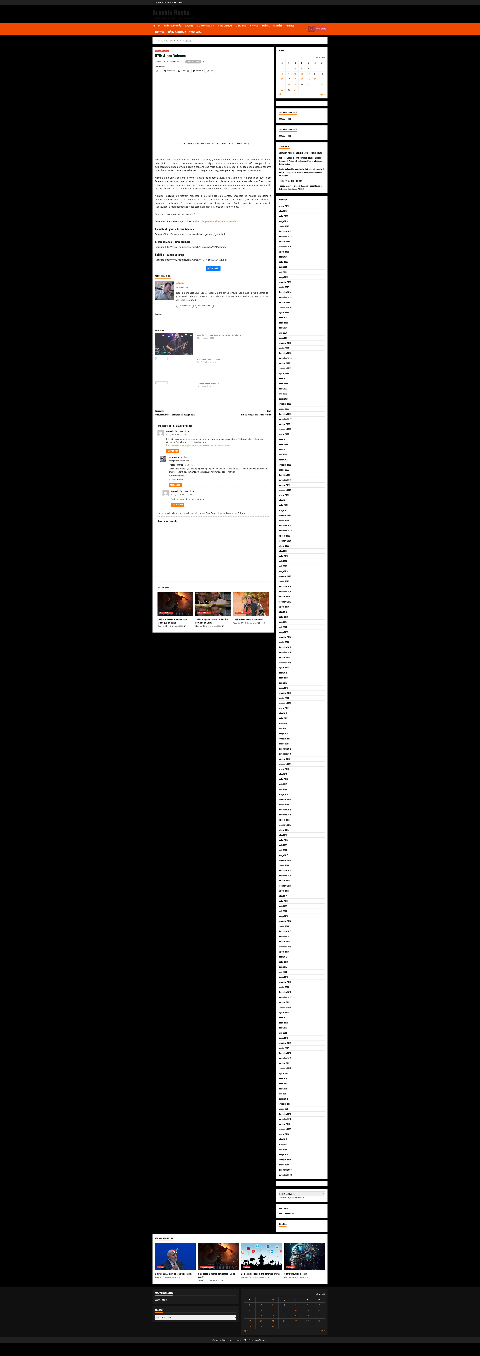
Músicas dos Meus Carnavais (209, 359)
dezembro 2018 (285, 647)
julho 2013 (283, 956)
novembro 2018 (285, 652)
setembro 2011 (285, 1068)
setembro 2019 (285, 601)
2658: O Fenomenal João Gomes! (248, 619)
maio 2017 (283, 723)
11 (302, 74)
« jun (281, 94)
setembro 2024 (285, 307)
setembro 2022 (285, 429)
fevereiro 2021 (285, 515)
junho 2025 (283, 261)
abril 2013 (283, 971)
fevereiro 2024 (285, 342)
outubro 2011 (284, 1063)
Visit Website (185, 305)
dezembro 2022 (285, 413)
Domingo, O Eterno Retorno (208, 383)
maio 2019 (283, 621)
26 (308, 84)
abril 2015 (283, 850)
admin (160, 61)
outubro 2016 (284, 758)
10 (295, 74)
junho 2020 (283, 555)
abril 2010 (283, 1149)
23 (289, 84)
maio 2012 (283, 1027)
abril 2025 (283, 271)
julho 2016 (283, 774)
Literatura (241, 25)
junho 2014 (283, 900)
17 (295, 79)
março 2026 (283, 221)
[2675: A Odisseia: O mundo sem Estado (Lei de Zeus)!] (175, 604)
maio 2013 (283, 966)
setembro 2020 (285, 540)
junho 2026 (283, 216)
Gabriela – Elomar (295, 180)
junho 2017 (283, 718)
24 (295, 84)
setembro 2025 (285, 246)
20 (315, 79)
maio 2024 (283, 327)
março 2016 (283, 794)
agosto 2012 (284, 1012)
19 (308, 79)
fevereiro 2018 (285, 692)
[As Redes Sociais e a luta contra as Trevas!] (261, 1256)
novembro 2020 (285, 530)
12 (308, 74)
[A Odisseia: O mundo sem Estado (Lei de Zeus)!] (218, 1256)
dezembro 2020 (285, 525)
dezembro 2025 (285, 231)
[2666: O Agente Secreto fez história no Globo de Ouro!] (213, 604)
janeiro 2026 (284, 226)
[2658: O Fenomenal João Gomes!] (251, 604)
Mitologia (254, 25)
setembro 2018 (285, 662)
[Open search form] (305, 28)
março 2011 (283, 1098)
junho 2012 (283, 1022)
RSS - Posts (283, 1208)
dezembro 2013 (285, 931)
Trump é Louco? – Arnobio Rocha (292, 185)
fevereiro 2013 (285, 982)
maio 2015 (283, 845)
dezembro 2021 (285, 474)
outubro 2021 (284, 484)
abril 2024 (283, 332)
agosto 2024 (284, 312)
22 (282, 84)
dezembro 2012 (285, 992)
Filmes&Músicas (225, 25)
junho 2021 (283, 505)
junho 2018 (283, 677)
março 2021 (283, 510)
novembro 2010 (285, 1118)
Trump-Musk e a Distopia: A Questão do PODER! (300, 187)
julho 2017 (283, 713)
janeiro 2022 (284, 469)
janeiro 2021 (284, 520)
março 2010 (283, 1154)
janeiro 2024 (284, 347)
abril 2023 (283, 393)
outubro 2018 (284, 657)
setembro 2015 (285, 824)
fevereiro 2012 (285, 1042)
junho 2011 (283, 1083)
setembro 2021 (285, 489)
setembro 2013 (285, 946)
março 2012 (283, 1037)
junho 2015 (283, 839)
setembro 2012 (285, 1007)
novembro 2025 (285, 236)
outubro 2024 (284, 302)
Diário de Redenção (177, 31)
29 (282, 89)
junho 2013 (283, 961)
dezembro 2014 (285, 870)
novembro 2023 (285, 358)
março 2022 (283, 459)
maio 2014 (283, 905)
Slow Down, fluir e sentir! (296, 1273)
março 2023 (283, 398)
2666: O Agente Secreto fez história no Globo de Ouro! (211, 621)
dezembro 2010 (285, 1113)
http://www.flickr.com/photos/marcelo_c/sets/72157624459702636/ (198, 445)
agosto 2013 (284, 951)
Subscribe (321, 28)
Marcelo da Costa (174, 431)
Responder (173, 451)
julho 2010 (283, 1139)
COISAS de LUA (195, 31)
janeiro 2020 (284, 581)
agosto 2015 (284, 829)
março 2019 (283, 632)
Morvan (282, 152)
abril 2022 (283, 454)
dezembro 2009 (285, 1169)
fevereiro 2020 (285, 576)
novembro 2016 (285, 753)
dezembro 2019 (285, 586)
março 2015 (283, 855)
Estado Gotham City (205, 25)
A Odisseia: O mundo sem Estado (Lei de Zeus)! (216, 1275)
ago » (322, 94)
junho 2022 (283, 444)
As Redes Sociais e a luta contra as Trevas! (305, 152)
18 (302, 79)
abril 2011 (282, 1093)
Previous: (175, 412)
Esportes (189, 25)
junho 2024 (283, 322)
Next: (256, 412)
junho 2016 (283, 779)
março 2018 (283, 687)
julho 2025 (283, 256)
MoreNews (249, 1340)
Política (266, 25)
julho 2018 (283, 672)
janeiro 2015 (284, 865)
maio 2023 (283, 388)
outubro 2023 (284, 363)
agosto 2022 (284, 434)
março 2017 (283, 733)
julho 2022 (283, 439)
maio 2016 (283, 784)
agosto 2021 (284, 495)
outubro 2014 (284, 880)
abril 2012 (283, 1032)
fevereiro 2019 (285, 637)
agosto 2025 (284, 251)
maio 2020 (283, 561)
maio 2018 (283, 682)
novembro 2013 (285, 936)
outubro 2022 (284, 424)
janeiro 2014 (284, 926)
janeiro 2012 (284, 1047)
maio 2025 (283, 266)
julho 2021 (283, 500)
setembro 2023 (285, 368)
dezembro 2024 (285, 292)
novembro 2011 (285, 1058)
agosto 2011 (283, 1073)
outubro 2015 (284, 819)
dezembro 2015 (285, 809)
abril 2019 (283, 627)
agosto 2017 (283, 708)
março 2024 (283, 337)
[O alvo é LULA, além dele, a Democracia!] (175, 1256)
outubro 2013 (284, 941)
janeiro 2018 (284, 697)
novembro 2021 (285, 479)
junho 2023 (283, 383)
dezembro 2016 (285, 748)
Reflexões (277, 25)
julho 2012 (283, 1017)
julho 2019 (283, 611)
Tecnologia (159, 31)
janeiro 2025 (284, 287)
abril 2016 (283, 789)
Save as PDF (215, 268)
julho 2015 (283, 834)
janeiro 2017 (284, 743)
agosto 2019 (284, 606)
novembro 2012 (285, 997)
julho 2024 (283, 317)
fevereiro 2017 (284, 738)
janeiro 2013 (284, 987)
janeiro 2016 (284, 804)
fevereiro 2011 (284, 1103)
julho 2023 (283, 378)
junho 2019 (283, 616)
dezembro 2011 (285, 1052)
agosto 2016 (284, 768)
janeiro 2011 (283, 1108)
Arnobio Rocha (170, 12)
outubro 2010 (284, 1124)
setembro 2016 (285, 763)
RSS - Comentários (286, 1213)
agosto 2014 (284, 890)
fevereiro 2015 (285, 860)
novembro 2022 (285, 418)
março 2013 (283, 976)
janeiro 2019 (284, 642)
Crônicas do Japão (172, 25)
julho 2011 (283, 1078)
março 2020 (283, 571)
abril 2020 (283, 566)
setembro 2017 (285, 702)
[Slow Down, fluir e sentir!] (304, 1256)
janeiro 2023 (284, 408)
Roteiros (290, 25)
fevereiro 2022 (285, 464)
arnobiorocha (175, 457)
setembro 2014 (285, 885)
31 (295, 89)
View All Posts (204, 305)
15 (282, 79)
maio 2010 (283, 1144)
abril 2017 (283, 728)
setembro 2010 (285, 1129)
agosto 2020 (284, 545)
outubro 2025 (284, 241)
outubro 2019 (284, 596)
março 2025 (283, 277)
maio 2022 (283, 449)
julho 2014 (283, 895)
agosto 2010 (284, 1134)
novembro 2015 (285, 814)
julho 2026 (283, 211)
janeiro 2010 (284, 1164)
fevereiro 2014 (285, 921)
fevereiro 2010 (285, 1159)
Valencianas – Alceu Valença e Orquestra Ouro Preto (219, 335)
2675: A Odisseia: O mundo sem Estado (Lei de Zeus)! (172, 621)
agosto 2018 (284, 667)
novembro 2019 (285, 591)
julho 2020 (283, 550)
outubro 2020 (284, 535)
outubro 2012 (284, 1002)
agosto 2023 (284, 373)
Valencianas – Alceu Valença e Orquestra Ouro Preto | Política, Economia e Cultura (206, 513)
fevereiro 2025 (285, 282)
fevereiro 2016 (285, 799)
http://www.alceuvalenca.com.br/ (220, 221)
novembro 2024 (285, 297)
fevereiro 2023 (285, 403)
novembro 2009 (285, 1174)
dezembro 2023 (285, 352)
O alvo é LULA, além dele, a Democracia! (173, 1273)
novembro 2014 (285, 875)
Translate (299, 1197)
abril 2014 (283, 911)
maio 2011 (283, 1088)
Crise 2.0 (156, 25)
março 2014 (283, 916)
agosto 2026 (284, 205)
